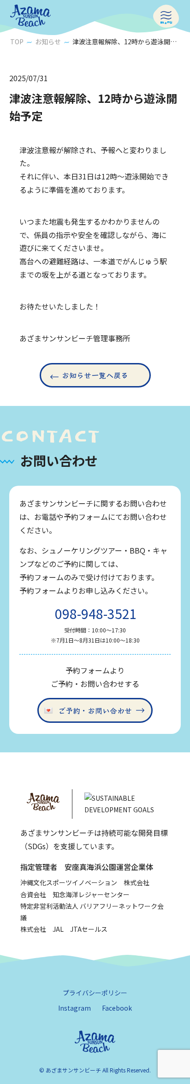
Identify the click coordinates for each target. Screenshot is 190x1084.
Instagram (74, 1008)
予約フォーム (41, 577)
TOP (17, 41)
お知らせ (48, 41)
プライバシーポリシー (95, 992)
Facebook (117, 1008)
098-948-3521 (96, 613)
